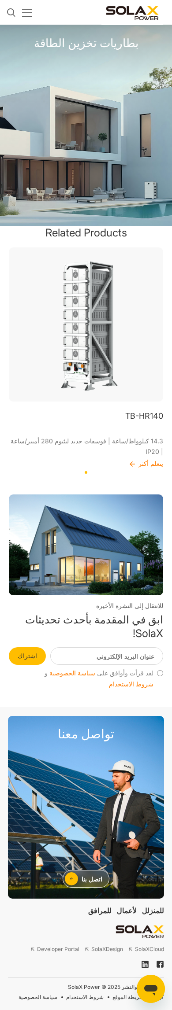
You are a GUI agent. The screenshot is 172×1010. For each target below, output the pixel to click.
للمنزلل (153, 910)
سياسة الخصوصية (72, 673)
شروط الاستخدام (131, 684)
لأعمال (127, 910)
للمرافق (100, 910)
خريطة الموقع (127, 997)
